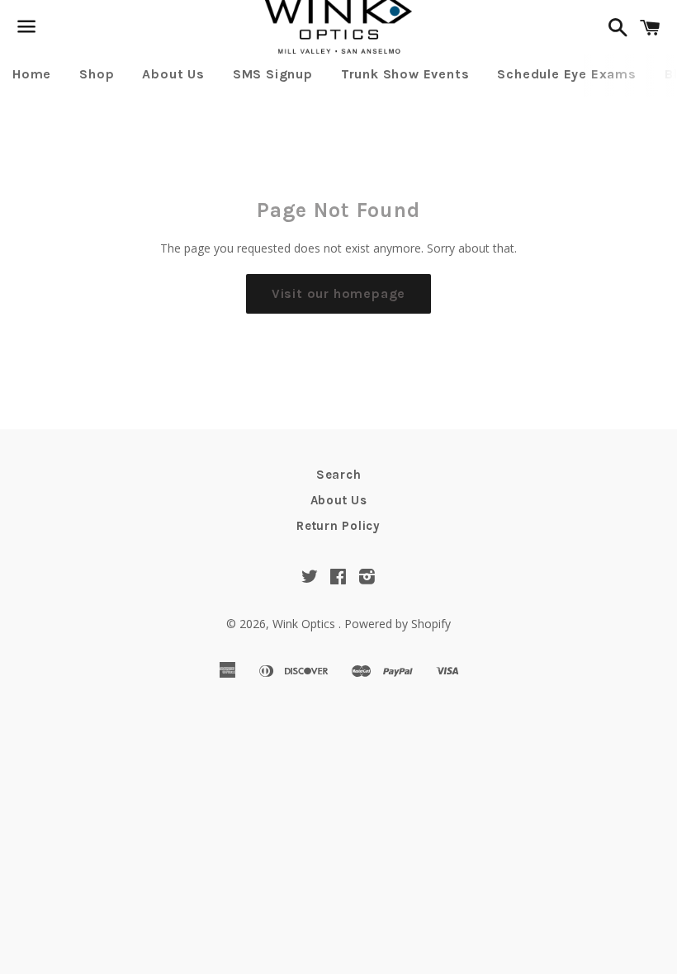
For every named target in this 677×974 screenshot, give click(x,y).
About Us (173, 74)
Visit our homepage (338, 293)
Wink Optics (305, 623)
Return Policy (338, 525)
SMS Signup (273, 74)
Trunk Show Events (405, 74)
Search (339, 474)
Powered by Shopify (397, 623)
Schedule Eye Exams (566, 74)
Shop (96, 74)
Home (31, 74)
